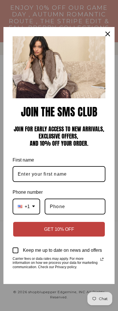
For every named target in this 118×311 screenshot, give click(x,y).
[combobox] (26, 206)
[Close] (108, 34)
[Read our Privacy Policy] (102, 259)
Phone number (28, 192)
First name (23, 160)
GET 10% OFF (59, 229)
